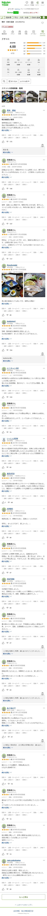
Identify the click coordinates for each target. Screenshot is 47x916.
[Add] (42, 23)
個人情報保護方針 (27, 911)
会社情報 (16, 911)
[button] (7, 96)
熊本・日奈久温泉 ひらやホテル (13, 22)
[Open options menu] (44, 110)
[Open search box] (4, 81)
